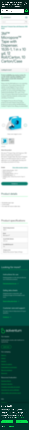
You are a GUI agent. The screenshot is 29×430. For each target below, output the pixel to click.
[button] (8, 426)
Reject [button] (21, 421)
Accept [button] (7, 421)
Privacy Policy (20, 417)
